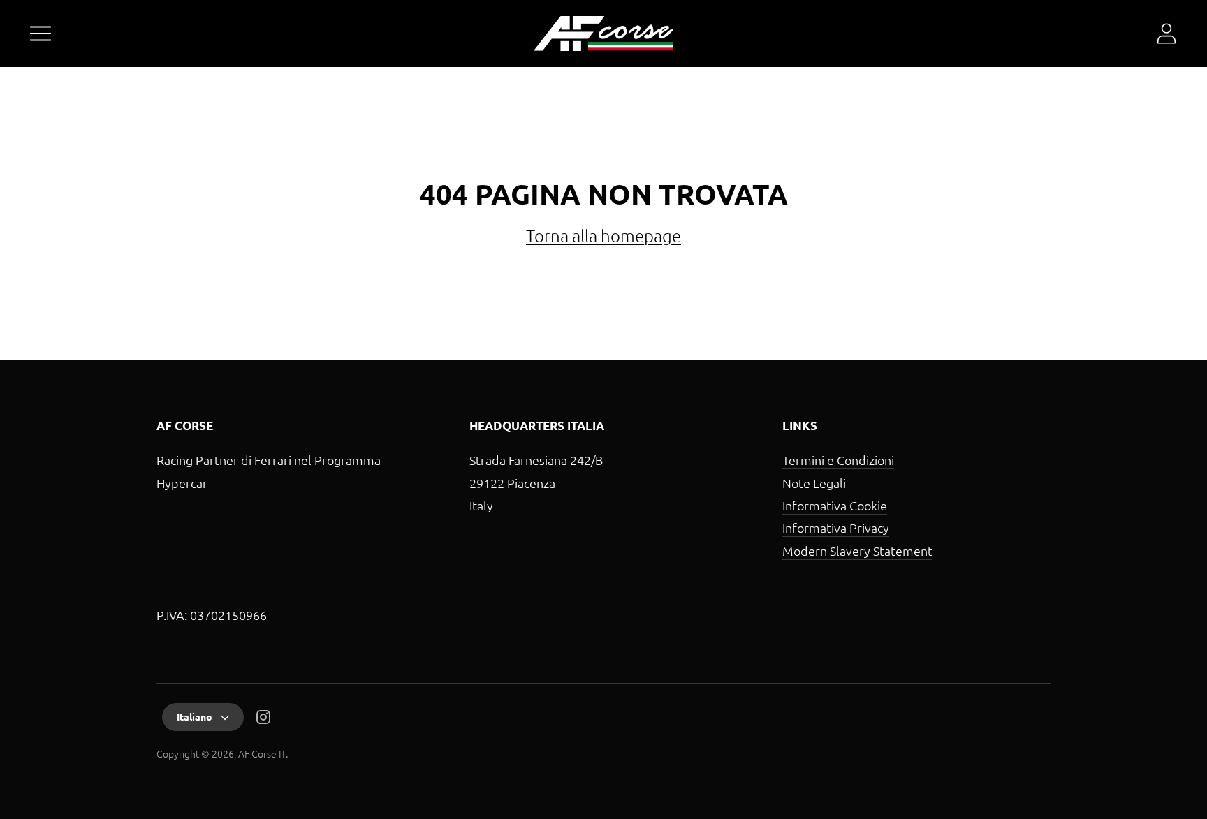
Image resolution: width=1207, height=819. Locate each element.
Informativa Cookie (834, 505)
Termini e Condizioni (838, 460)
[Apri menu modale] (40, 33)
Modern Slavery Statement (857, 551)
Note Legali (814, 483)
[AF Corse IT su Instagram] (263, 719)
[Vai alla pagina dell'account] (1166, 33)
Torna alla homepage (603, 235)
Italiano (194, 716)
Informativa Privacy (835, 527)
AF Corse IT (262, 753)
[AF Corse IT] (603, 33)
